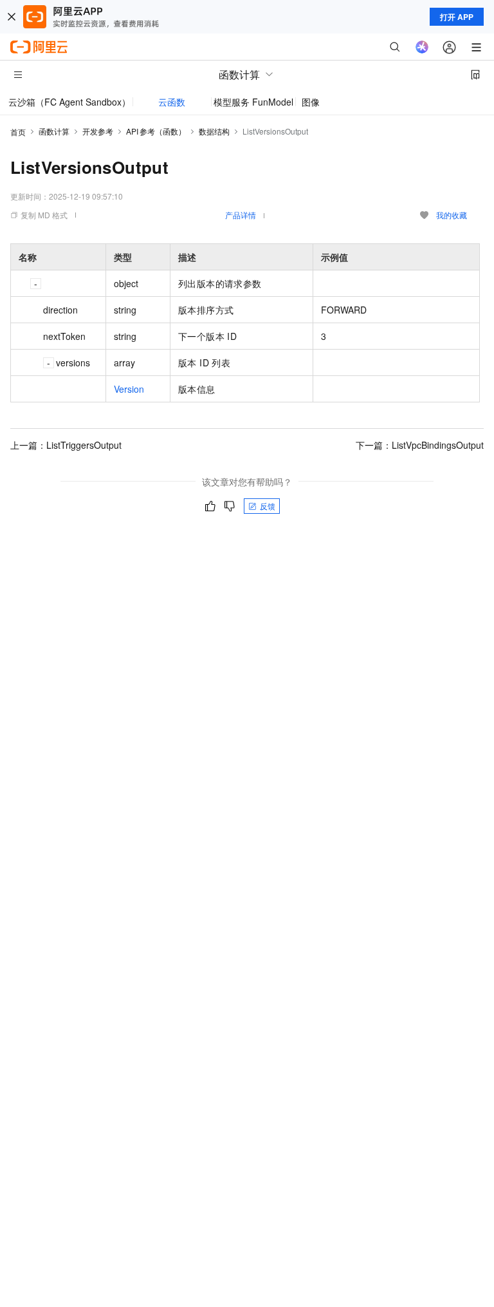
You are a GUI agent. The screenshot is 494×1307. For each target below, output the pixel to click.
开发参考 (97, 131)
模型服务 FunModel (253, 101)
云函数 (171, 101)
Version (129, 388)
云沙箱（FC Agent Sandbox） (69, 101)
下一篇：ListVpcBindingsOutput (420, 444)
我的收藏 (451, 214)
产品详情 (240, 214)
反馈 (267, 505)
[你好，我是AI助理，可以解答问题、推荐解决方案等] (421, 47)
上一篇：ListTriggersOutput (66, 444)
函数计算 (54, 131)
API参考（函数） (156, 131)
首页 (18, 131)
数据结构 (214, 131)
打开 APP (456, 17)
